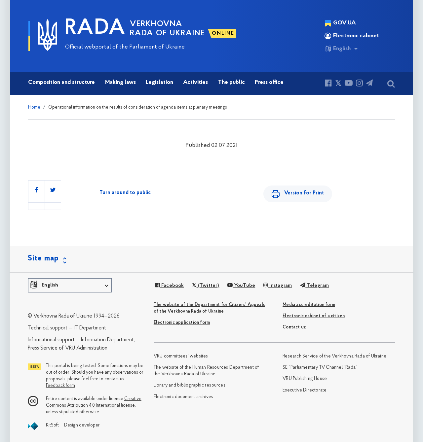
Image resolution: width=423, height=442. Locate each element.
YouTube (244, 285)
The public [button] (231, 82)
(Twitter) (208, 285)
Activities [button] (195, 82)
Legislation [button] (159, 82)
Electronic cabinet (356, 36)
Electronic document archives (183, 396)
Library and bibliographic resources (189, 385)
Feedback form (60, 385)
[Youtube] (349, 84)
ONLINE (223, 33)
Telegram (317, 285)
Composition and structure (61, 82)
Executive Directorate (305, 390)
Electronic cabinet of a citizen (314, 316)
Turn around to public (125, 192)
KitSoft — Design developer (73, 425)
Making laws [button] (120, 82)
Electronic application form (182, 322)
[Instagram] (359, 84)
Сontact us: (294, 327)
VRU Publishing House (305, 378)
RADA (95, 28)
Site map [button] (43, 258)
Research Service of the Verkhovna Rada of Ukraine (334, 356)
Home (34, 107)
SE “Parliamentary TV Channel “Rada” (320, 367)
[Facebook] (328, 84)
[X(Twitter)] (338, 84)
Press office (269, 82)
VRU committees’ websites (181, 356)
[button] (70, 285)
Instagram (280, 285)
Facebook (172, 285)
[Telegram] (369, 84)
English (342, 49)
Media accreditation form (309, 304)
